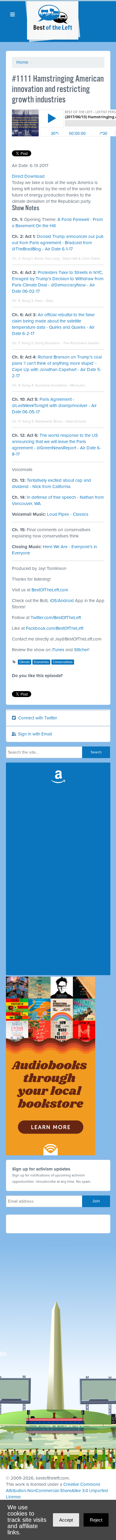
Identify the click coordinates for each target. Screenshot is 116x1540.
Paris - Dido (44, 301)
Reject (96, 1519)
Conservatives (63, 662)
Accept (66, 1519)
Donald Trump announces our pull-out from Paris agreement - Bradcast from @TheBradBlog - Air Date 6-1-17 (58, 243)
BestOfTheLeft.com (50, 590)
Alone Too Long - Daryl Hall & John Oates (67, 258)
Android (66, 600)
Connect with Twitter (37, 718)
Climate (24, 662)
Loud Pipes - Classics (67, 514)
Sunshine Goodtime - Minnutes (60, 385)
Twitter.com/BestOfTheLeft (56, 617)
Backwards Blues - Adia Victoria (60, 421)
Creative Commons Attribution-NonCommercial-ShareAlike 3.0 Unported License (57, 1491)
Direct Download (28, 176)
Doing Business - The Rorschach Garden (67, 343)
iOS (53, 600)
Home (22, 62)
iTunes (58, 649)
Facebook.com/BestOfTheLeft (54, 628)
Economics (41, 662)
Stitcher (81, 649)
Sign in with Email (34, 734)
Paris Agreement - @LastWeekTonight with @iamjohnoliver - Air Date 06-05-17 (54, 405)
